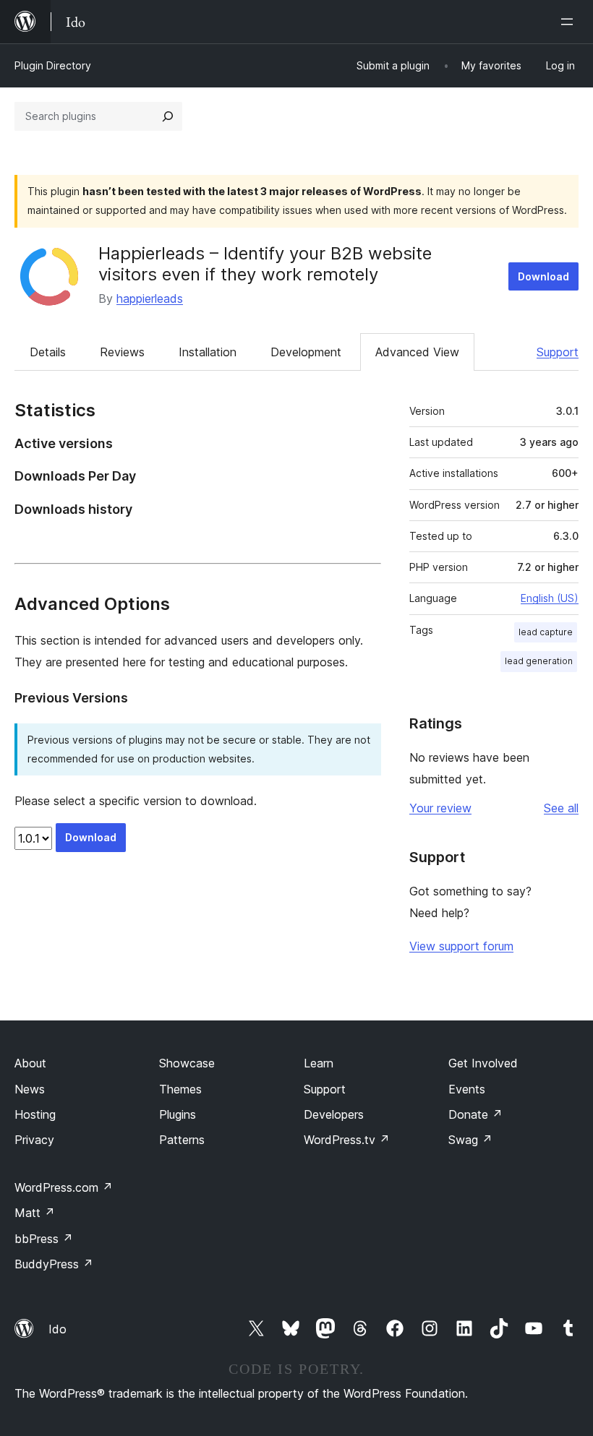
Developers (334, 1114)
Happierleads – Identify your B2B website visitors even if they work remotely (265, 264)
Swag (470, 1139)
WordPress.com (63, 1187)
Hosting (35, 1114)
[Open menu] (570, 21)
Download (543, 276)
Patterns (182, 1139)
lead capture (546, 632)
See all (561, 808)
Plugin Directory (52, 65)
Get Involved (483, 1063)
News (29, 1089)
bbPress (43, 1238)
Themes (180, 1089)
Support (558, 352)
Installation (207, 352)
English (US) (550, 598)
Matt (34, 1212)
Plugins (177, 1114)
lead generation (539, 660)
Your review (440, 808)
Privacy (34, 1139)
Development (305, 352)
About (30, 1063)
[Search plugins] (167, 116)
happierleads (149, 298)
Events (466, 1089)
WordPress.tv (347, 1139)
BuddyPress (53, 1264)
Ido (57, 1329)
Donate (475, 1114)
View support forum (461, 946)
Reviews (122, 352)
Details (48, 352)
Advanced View (417, 352)
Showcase (187, 1063)
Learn (318, 1063)
